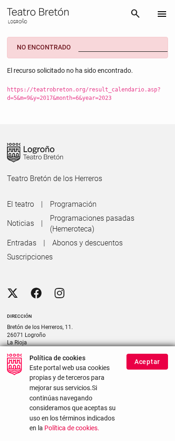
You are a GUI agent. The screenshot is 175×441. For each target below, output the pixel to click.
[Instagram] (59, 293)
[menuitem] (20, 204)
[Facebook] (36, 293)
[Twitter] (12, 293)
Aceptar (147, 361)
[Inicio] (65, 12)
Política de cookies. (71, 428)
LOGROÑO (17, 22)
